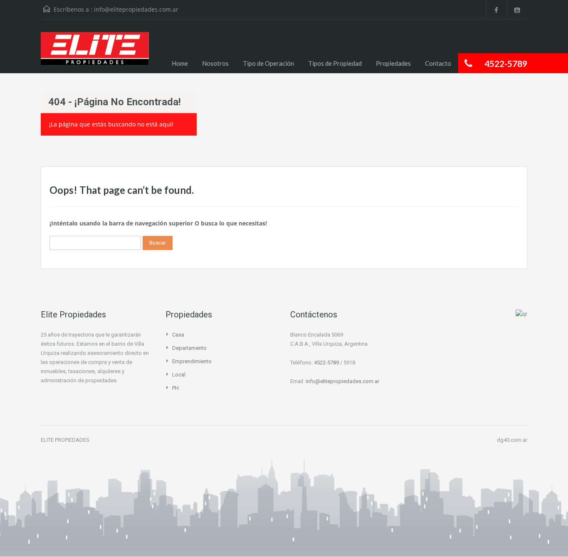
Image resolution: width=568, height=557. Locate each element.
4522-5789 (326, 362)
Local (178, 374)
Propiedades (393, 63)
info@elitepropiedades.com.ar (136, 9)
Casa (178, 335)
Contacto (438, 63)
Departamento (189, 348)
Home (180, 63)
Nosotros (215, 63)
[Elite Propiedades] (95, 52)
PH (175, 388)
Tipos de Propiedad (335, 63)
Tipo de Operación (268, 63)
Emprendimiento (192, 361)
